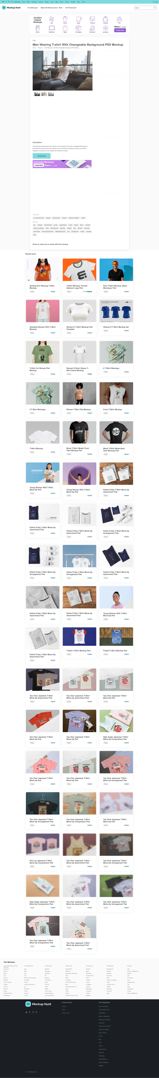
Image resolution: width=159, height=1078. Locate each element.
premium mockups (60, 231)
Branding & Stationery (71, 973)
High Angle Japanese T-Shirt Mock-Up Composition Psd (116, 721)
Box (25, 973)
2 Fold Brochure (28, 965)
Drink (87, 977)
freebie (69, 228)
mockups (86, 228)
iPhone (5, 986)
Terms (63, 1009)
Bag (24, 2)
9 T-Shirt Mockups (116, 352)
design (76, 225)
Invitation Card (110, 984)
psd (68, 231)
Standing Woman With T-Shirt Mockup (42, 311)
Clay (67, 975)
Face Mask (48, 980)
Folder (26, 982)
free (47, 228)
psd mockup (74, 231)
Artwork (88, 969)
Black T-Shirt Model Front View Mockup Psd (79, 432)
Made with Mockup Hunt (49, 8)
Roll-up (67, 993)
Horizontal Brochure (29, 984)
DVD (108, 977)
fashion (87, 225)
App (25, 969)
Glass (108, 982)
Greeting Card (131, 982)
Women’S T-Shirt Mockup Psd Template (79, 311)
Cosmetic (34, 2)
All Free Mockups (38, 218)
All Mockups (17, 2)
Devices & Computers (30, 977)
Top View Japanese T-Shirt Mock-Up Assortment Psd (42, 680)
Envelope (26, 980)
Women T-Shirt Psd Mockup (79, 393)
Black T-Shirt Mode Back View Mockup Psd (116, 432)
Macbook (26, 988)
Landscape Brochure (71, 986)
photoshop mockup (47, 231)
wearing (88, 231)
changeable (63, 225)
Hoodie (5, 984)
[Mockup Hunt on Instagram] (12, 2)
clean (70, 225)
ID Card (47, 984)
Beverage (47, 971)
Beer (25, 971)
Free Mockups (33, 8)
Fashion (64, 218)
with (34, 235)
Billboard (68, 971)
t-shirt (82, 231)
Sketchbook (7, 995)
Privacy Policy (66, 1013)
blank (55, 225)
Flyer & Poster (7, 982)
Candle (129, 973)
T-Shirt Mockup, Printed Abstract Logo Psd (79, 270)
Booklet (109, 971)
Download (42, 156)
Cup (128, 975)
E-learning (130, 977)
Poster (67, 2)
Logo (52, 2)
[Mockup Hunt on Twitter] (3, 2)
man (74, 228)
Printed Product (87, 291)
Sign (78, 2)
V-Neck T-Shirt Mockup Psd (79, 636)
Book (28, 2)
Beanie (5, 971)
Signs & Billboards (132, 993)
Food (46, 982)
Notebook (109, 988)
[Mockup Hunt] (13, 8)
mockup (80, 228)
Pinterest (88, 991)
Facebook (68, 980)
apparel (40, 225)
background (48, 225)
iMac (67, 984)
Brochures (89, 973)
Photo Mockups (103, 1059)
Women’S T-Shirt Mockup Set (116, 311)
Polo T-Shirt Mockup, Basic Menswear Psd (116, 270)
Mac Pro (6, 988)
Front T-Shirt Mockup (116, 393)
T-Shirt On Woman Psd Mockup (42, 352)
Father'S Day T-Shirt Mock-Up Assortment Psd (116, 473)
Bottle (5, 973)
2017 (34, 225)
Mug (57, 2)
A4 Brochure (48, 965)
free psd (62, 228)
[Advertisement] (19, 42)
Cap (5, 975)
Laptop (47, 2)
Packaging (130, 988)
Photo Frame (48, 991)
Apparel (48, 218)
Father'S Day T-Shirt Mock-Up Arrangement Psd (116, 515)
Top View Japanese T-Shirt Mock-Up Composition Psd (79, 803)
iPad (100, 1042)
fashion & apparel (38, 228)
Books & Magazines (132, 971)
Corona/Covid (89, 975)
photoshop (36, 231)
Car (25, 975)
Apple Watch (69, 969)
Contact (64, 1006)
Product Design (49, 993)
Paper (61, 2)
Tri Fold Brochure (49, 995)
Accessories (89, 965)
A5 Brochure (69, 965)
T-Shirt (83, 218)
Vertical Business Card (72, 995)
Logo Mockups (103, 1049)
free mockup (54, 228)
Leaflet (108, 986)
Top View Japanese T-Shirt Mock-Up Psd (116, 680)
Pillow (67, 991)
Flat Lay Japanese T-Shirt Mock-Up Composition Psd (42, 844)
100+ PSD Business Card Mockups (10, 966)
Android (129, 965)
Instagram (88, 984)
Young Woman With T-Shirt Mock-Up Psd (42, 472)
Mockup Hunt (33, 1072)
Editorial (6, 980)
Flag (128, 980)
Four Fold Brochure (71, 982)
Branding (47, 973)
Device (41, 2)
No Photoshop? (71, 8)
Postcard (109, 991)
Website (88, 995)
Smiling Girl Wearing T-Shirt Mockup (42, 270)
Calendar (109, 973)
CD (46, 975)
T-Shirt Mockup (42, 432)
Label (46, 986)
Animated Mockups (104, 1009)
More (61, 8)
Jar (25, 986)
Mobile (46, 988)
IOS (128, 984)
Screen (88, 993)
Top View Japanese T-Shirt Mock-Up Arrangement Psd (116, 762)
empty (81, 225)
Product (73, 2)
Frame (88, 982)
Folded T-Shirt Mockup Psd (116, 636)
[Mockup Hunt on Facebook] (6, 2)
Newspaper (89, 988)
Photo (25, 991)
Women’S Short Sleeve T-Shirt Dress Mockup (79, 352)
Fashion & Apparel (74, 218)
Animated (6, 969)
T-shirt (83, 2)
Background (56, 218)
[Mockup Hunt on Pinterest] (9, 2)
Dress (67, 977)
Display (47, 977)
